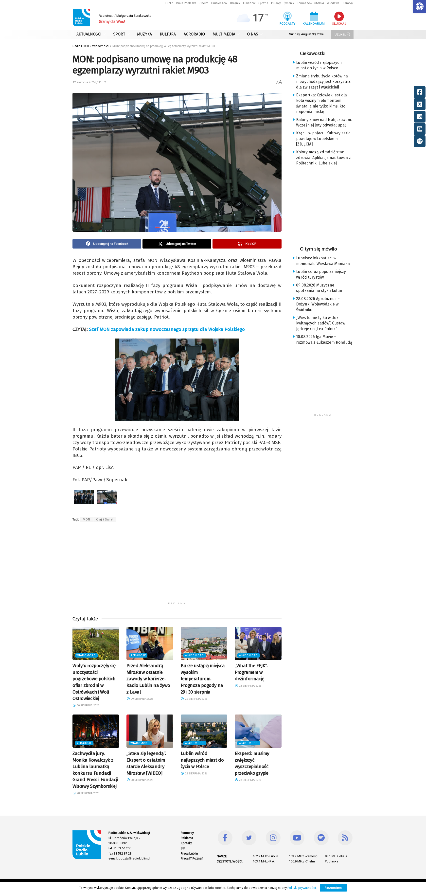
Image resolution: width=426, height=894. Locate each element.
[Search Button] (349, 34)
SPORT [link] (119, 34)
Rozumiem (333, 888)
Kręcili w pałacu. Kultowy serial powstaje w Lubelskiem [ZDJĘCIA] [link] (324, 138)
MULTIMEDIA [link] (224, 34)
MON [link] (86, 519)
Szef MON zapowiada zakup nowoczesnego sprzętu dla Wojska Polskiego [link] (167, 329)
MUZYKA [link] (144, 34)
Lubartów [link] (249, 3)
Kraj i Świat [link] (105, 519)
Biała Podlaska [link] (186, 3)
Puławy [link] (276, 3)
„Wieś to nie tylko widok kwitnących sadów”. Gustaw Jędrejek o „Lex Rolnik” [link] (320, 323)
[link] (419, 6)
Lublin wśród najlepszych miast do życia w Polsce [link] (202, 760)
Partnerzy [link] (187, 833)
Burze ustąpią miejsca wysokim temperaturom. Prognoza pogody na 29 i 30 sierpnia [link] (203, 679)
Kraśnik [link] (235, 3)
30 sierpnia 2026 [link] (87, 705)
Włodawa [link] (333, 3)
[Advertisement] (177, 565)
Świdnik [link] (289, 3)
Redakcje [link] (138, 655)
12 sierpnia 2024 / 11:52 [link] (89, 82)
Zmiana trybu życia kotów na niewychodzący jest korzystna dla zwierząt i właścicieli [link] (323, 81)
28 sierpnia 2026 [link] (249, 685)
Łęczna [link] (263, 3)
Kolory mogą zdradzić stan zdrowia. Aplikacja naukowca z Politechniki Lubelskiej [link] (323, 157)
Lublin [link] (169, 3)
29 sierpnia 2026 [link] (141, 698)
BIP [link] (183, 848)
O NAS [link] (252, 34)
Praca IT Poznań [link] (192, 858)
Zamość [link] (348, 3)
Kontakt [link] (186, 843)
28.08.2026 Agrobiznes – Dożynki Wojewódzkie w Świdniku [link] (318, 304)
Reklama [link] (187, 838)
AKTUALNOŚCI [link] (88, 34)
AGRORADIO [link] (194, 34)
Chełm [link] (203, 3)
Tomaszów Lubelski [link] (310, 3)
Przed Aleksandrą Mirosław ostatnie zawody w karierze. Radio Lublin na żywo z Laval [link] (148, 679)
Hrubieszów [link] (219, 3)
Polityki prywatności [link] (301, 888)
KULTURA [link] (168, 34)
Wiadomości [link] (86, 655)
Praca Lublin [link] (189, 853)
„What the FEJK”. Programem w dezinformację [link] (251, 672)
